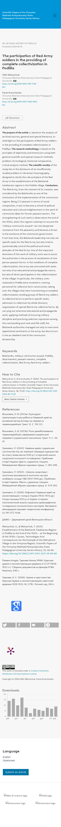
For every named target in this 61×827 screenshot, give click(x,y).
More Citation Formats (14, 399)
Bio (3, 87)
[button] (9, 625)
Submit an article (15, 772)
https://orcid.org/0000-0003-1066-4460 (19, 102)
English (6, 757)
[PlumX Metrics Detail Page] (10, 650)
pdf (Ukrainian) (12, 118)
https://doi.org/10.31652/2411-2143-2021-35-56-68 (29, 553)
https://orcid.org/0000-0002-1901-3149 (19, 84)
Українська (9, 760)
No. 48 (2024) (8, 43)
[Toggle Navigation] (55, 15)
